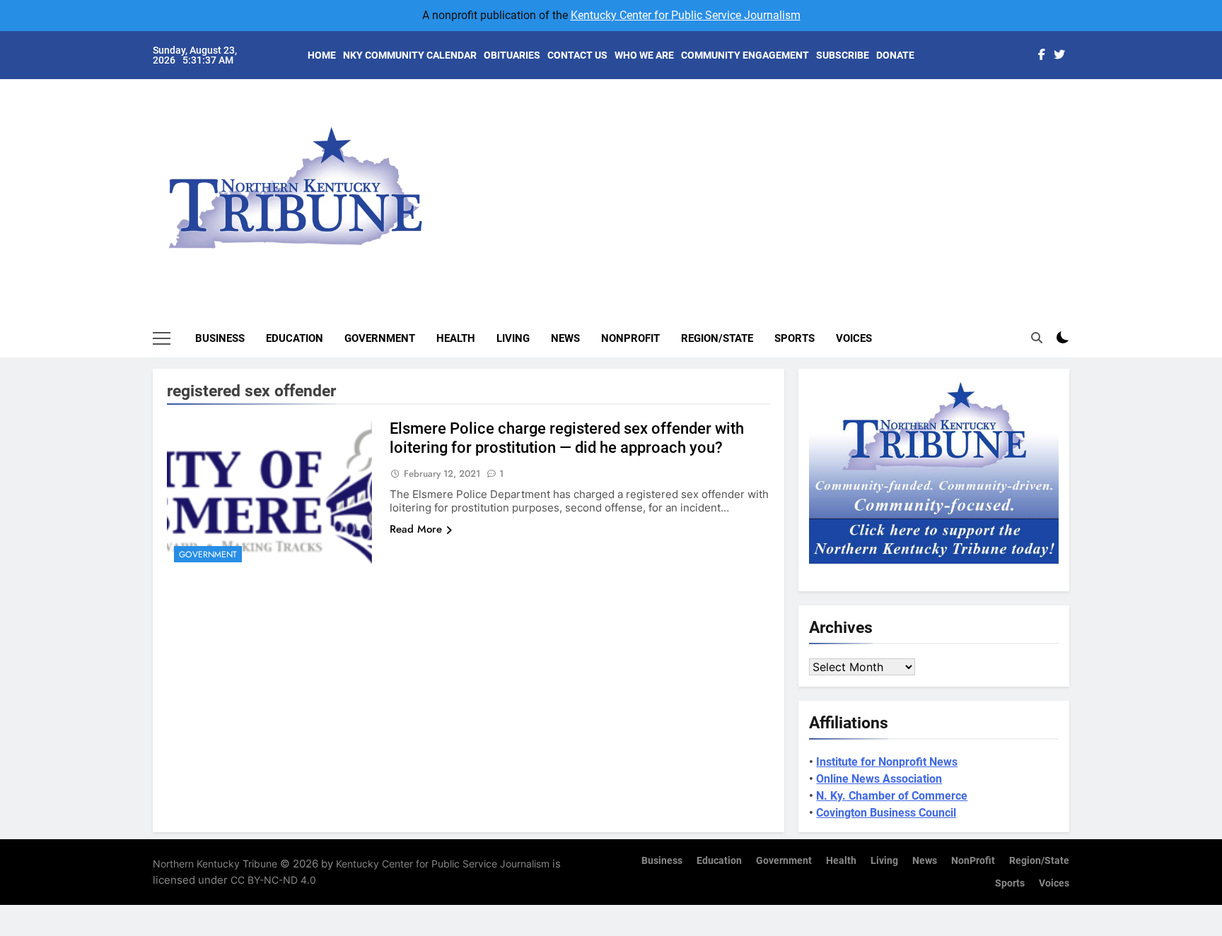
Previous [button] (1075, 176)
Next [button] (1042, 176)
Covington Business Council (886, 812)
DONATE (895, 55)
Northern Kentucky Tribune (215, 864)
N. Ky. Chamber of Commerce (891, 795)
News (565, 338)
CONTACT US (577, 55)
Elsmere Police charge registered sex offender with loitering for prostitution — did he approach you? (567, 438)
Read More (416, 529)
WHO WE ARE (644, 55)
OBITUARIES (512, 55)
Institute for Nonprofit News (887, 762)
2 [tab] (1077, 128)
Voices (854, 338)
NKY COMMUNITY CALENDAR (410, 55)
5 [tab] (1077, 192)
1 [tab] (1077, 107)
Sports (794, 338)
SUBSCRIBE (842, 55)
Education (294, 338)
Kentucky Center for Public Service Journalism (686, 15)
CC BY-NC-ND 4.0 (273, 880)
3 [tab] (1077, 149)
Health (455, 338)
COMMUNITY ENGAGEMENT (745, 55)
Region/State (717, 338)
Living (513, 338)
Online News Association (879, 779)
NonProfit (630, 338)
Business (220, 338)
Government (379, 338)
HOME (322, 55)
